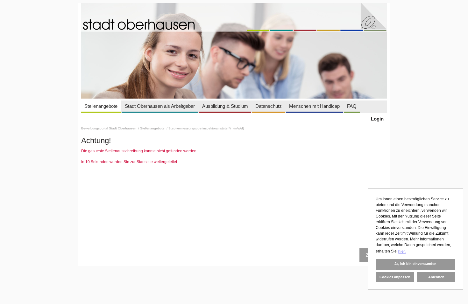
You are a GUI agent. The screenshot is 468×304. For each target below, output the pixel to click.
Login (377, 118)
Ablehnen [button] (436, 277)
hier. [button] (402, 251)
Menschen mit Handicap (314, 106)
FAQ (352, 106)
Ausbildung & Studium (225, 106)
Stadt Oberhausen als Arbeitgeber (160, 106)
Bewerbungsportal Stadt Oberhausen (109, 128)
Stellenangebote (100, 106)
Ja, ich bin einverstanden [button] (415, 264)
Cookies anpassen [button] (394, 277)
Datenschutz (268, 106)
